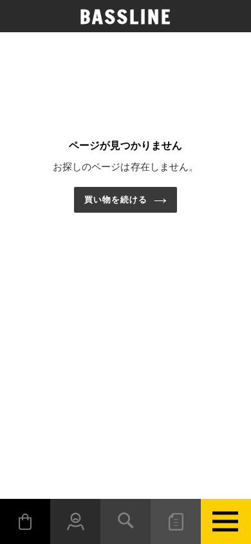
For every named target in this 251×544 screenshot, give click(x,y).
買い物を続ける (115, 199)
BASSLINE (126, 16)
